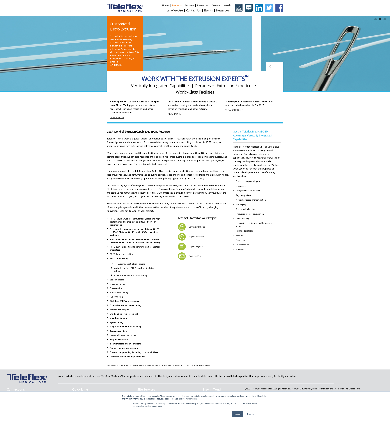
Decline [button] (250, 414)
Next (279, 66)
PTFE (112, 218)
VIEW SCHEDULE (234, 110)
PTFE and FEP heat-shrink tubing (130, 275)
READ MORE (174, 113)
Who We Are (175, 10)
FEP (117, 218)
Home (165, 5)
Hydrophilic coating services (124, 335)
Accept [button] (237, 414)
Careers (216, 5)
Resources (202, 5)
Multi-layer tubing (119, 292)
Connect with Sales (197, 227)
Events (208, 10)
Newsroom (223, 10)
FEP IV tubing (116, 296)
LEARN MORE (116, 65)
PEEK (122, 218)
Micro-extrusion (118, 284)
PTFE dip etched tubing (121, 254)
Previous (270, 66)
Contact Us (193, 10)
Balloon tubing (117, 279)
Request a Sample (196, 236)
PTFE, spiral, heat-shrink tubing (129, 263)
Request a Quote (196, 246)
